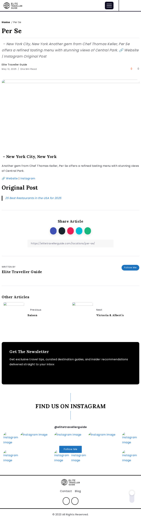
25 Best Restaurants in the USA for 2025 (33, 198)
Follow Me (130, 267)
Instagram (27, 178)
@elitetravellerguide (70, 427)
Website (12, 178)
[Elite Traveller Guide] (12, 5)
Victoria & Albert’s (110, 315)
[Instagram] (129, 5)
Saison (32, 315)
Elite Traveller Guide (14, 64)
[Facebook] (135, 5)
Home (6, 22)
